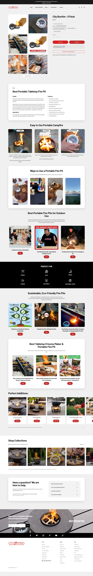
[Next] (58, 2)
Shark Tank (62, 546)
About (46, 7)
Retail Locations (63, 556)
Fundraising (62, 562)
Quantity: (54, 34)
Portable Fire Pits (33, 11)
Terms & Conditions (78, 560)
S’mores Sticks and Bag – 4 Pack (75, 417)
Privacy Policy (76, 558)
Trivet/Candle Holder (37, 417)
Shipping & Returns (78, 548)
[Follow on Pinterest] (50, 535)
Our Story (61, 544)
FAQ (75, 552)
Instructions (76, 550)
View (20, 253)
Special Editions (64, 11)
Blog (61, 560)
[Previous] (34, 2)
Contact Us (76, 544)
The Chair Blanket (40, 11)
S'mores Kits (47, 11)
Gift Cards (44, 558)
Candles (58, 11)
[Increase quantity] (59, 37)
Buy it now (77, 42)
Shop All (21, 11)
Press (61, 558)
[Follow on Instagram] (43, 535)
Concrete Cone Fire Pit (17, 417)
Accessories (71, 11)
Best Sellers (26, 11)
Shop (31, 7)
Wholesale (62, 550)
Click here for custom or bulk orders (69, 51)
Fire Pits (43, 548)
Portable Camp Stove (56, 417)
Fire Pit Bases (53, 11)
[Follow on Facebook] (30, 535)
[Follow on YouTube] (56, 535)
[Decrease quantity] (54, 37)
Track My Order (77, 546)
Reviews (61, 7)
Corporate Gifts (53, 7)
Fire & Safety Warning (78, 554)
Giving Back (62, 554)
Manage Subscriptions (78, 556)
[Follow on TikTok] (63, 535)
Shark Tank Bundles (39, 7)
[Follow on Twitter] (37, 535)
